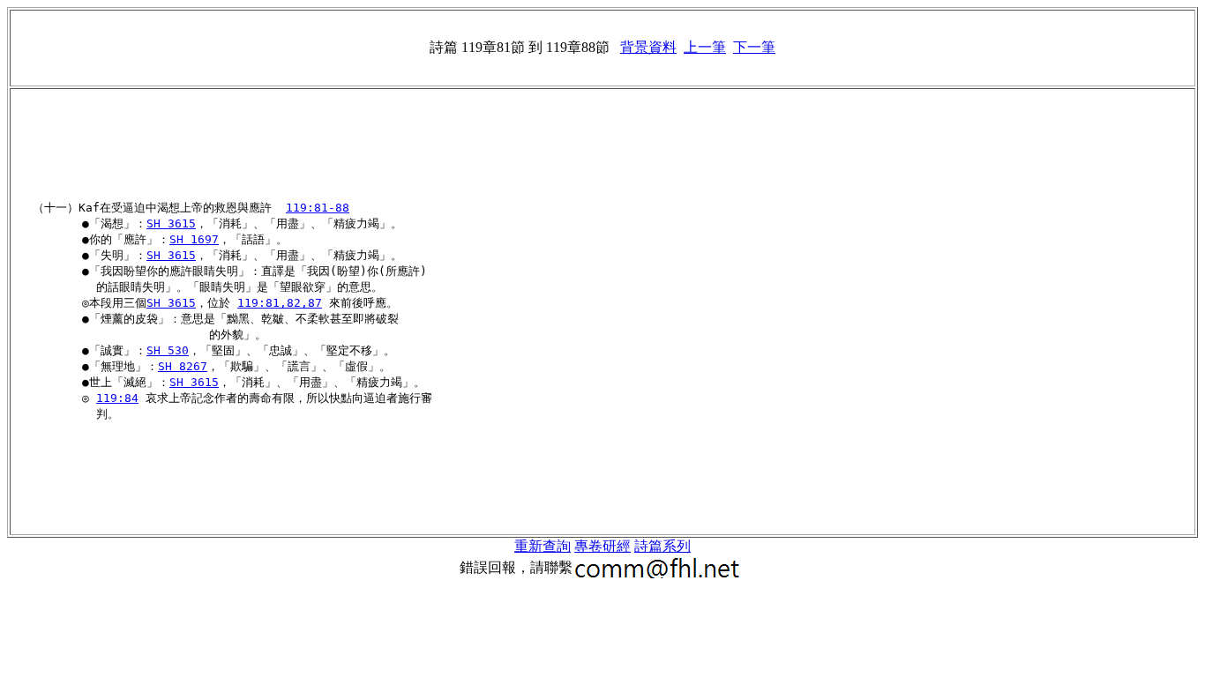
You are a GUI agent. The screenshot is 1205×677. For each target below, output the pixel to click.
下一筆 (754, 47)
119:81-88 (317, 207)
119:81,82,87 (279, 302)
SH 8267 (182, 366)
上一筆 (705, 47)
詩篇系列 (662, 546)
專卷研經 (602, 546)
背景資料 (648, 47)
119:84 (117, 398)
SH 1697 (194, 239)
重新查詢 (542, 546)
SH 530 (167, 350)
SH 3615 (171, 223)
